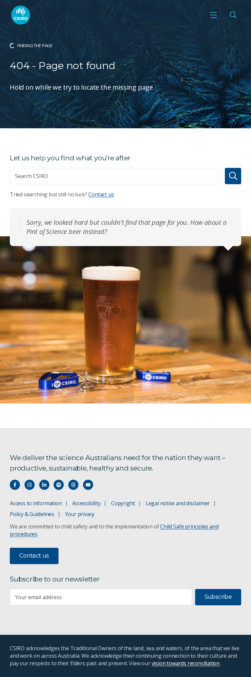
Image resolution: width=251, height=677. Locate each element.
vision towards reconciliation (186, 663)
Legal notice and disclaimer (178, 503)
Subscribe (218, 596)
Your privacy (79, 514)
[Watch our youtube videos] (88, 485)
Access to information (36, 503)
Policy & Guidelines (32, 514)
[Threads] (73, 485)
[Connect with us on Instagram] (30, 485)
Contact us (101, 194)
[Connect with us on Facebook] (15, 485)
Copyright (123, 503)
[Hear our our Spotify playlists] (59, 485)
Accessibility (86, 503)
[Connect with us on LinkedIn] (44, 485)
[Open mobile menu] (213, 15)
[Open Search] (233, 15)
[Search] (233, 176)
